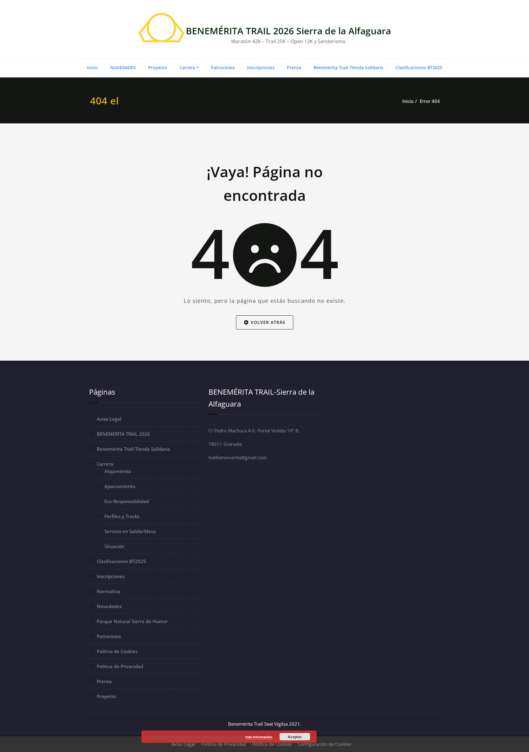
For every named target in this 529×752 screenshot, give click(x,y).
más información (258, 737)
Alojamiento (117, 471)
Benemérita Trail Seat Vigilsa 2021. (264, 724)
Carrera (187, 67)
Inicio (92, 67)
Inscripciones (261, 67)
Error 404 (430, 101)
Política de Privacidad (120, 666)
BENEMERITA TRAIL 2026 (123, 434)
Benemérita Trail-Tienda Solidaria (348, 67)
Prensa (294, 67)
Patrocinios (223, 67)
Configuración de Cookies (324, 744)
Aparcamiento (119, 486)
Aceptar (295, 736)
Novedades (109, 606)
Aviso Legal (109, 419)
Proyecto (157, 67)
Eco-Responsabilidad (126, 501)
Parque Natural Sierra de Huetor (132, 621)
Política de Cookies (117, 651)
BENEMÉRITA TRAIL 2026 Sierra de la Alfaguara (288, 30)
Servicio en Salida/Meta (130, 531)
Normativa (108, 591)
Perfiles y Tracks (121, 516)
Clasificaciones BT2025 (419, 67)
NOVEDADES (123, 67)
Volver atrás (268, 322)
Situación (114, 546)
